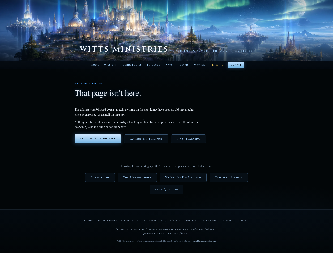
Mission (110, 65)
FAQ (163, 220)
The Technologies (137, 177)
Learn (184, 65)
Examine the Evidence (146, 138)
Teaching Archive (228, 177)
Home (95, 65)
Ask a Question (166, 189)
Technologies (131, 65)
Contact (244, 220)
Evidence (153, 65)
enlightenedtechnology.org (204, 240)
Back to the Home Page (98, 138)
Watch (170, 65)
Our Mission (100, 177)
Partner (199, 65)
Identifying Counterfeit (217, 220)
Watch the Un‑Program (183, 177)
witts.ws (177, 240)
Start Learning (188, 138)
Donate (235, 65)
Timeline (216, 65)
